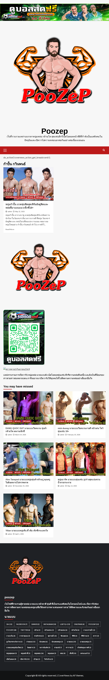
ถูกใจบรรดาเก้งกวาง (14, 642)
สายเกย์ (58, 647)
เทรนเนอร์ (85, 653)
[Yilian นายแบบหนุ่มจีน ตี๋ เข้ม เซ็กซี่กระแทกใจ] (28, 510)
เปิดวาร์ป (25, 659)
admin (10, 211)
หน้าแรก (30, 197)
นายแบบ (22, 197)
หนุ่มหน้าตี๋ (25, 653)
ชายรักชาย (39, 636)
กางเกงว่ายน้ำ (89, 630)
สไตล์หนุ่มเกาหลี (84, 647)
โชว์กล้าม (48, 659)
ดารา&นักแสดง (11, 197)
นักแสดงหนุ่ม (57, 642)
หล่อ (62, 653)
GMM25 (35, 624)
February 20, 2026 (73, 435)
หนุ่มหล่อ (39, 653)
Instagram (50, 624)
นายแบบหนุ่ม (85, 642)
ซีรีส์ (74, 636)
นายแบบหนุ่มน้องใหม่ (14, 647)
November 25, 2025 (22, 486)
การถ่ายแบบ (24, 636)
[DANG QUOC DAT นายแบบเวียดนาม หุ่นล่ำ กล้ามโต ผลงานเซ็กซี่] (28, 408)
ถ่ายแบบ (31, 642)
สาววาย (69, 647)
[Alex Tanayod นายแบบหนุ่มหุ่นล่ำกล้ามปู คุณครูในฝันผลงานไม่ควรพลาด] (28, 459)
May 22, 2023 (20, 211)
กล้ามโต (75, 630)
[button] (6, 150)
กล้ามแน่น (62, 630)
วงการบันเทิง (44, 647)
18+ (9, 624)
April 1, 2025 (19, 534)
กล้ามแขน (49, 630)
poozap (94, 624)
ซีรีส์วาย (85, 636)
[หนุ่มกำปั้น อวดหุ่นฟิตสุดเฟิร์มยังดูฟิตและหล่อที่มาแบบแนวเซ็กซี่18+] (28, 184)
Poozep (54, 131)
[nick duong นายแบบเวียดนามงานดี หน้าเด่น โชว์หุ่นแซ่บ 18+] (81, 408)
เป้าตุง (37, 659)
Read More (10, 229)
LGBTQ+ (65, 624)
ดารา (96, 636)
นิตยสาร (31, 647)
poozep (11, 630)
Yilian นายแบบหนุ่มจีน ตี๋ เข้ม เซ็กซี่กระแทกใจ (27, 530)
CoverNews (64, 675)
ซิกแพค (64, 636)
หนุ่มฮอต (52, 653)
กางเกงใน (10, 636)
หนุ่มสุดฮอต (11, 653)
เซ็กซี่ (73, 653)
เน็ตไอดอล (39, 197)
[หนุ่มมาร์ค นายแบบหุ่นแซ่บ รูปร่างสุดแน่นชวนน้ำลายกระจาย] (81, 459)
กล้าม (37, 630)
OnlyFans (79, 624)
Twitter (25, 630)
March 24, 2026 (20, 435)
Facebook (21, 624)
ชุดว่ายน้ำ (52, 636)
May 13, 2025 (72, 486)
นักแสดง (43, 642)
